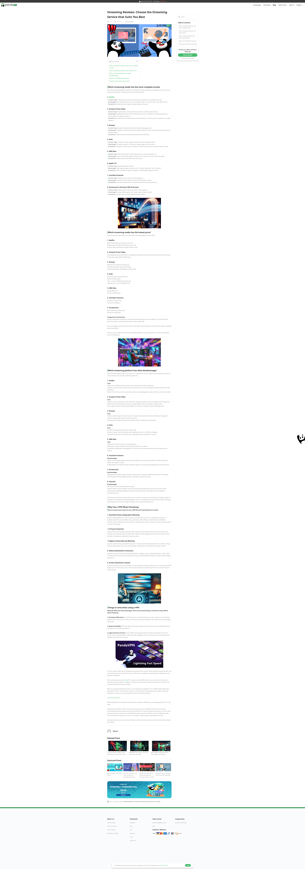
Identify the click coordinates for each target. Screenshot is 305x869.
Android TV (133, 840)
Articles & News (129, 21)
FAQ (153, 826)
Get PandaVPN (187, 55)
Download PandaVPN (113, 698)
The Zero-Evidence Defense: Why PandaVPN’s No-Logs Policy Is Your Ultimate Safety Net (116, 753)
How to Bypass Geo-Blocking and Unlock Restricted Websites (159, 753)
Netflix (111, 97)
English (299, 5)
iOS (131, 830)
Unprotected (163, 1)
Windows (132, 822)
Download (266, 5)
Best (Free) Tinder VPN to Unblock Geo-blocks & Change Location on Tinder (146, 775)
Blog (274, 5)
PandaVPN (127, 680)
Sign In (291, 5)
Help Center (282, 5)
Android (132, 833)
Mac (131, 826)
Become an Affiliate (181, 822)
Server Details (111, 830)
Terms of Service (112, 826)
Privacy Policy (164, 865)
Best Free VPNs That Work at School (114, 774)
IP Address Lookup (112, 833)
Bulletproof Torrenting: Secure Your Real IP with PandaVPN (138, 753)
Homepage (257, 5)
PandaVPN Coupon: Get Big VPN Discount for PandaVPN (163, 774)
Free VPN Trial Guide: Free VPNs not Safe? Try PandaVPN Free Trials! (130, 775)
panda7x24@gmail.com (159, 822)
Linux (131, 837)
